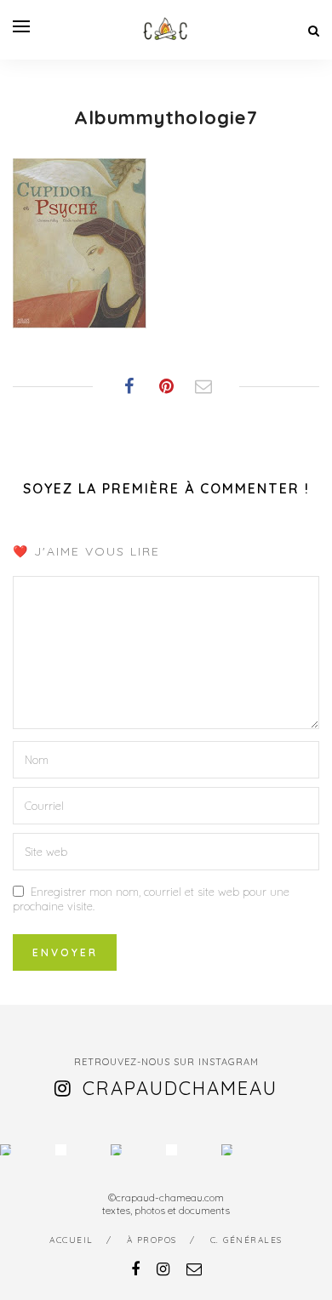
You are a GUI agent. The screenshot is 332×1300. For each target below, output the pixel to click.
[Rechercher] (313, 30)
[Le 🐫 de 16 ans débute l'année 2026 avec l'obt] (5, 1149)
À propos (152, 1240)
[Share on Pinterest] (166, 386)
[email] (194, 1269)
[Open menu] (21, 26)
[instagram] (163, 1269)
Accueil (71, 1240)
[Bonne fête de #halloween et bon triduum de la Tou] (226, 1149)
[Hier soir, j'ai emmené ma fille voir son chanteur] (171, 1149)
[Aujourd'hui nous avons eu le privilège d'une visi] (116, 1149)
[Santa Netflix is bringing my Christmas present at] (60, 1149)
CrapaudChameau (180, 1088)
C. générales (246, 1240)
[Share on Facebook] (128, 386)
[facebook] (135, 1269)
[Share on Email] (203, 386)
